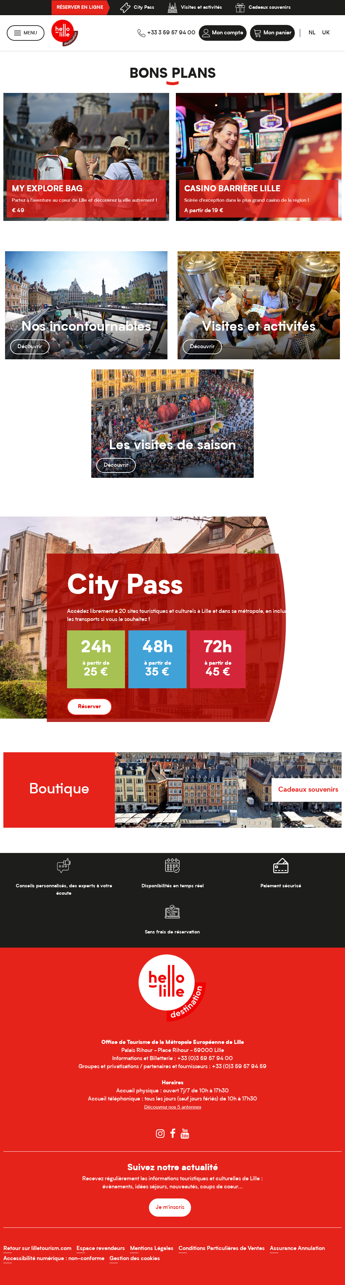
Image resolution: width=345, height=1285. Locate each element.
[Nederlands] (312, 33)
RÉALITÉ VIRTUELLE (223, 182)
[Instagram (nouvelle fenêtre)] (160, 1133)
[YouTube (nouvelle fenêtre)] (185, 1133)
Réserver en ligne (80, 7)
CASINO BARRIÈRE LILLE (60, 189)
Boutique (59, 789)
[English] (326, 33)
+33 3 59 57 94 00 (171, 33)
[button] (272, 33)
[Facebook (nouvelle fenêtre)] (173, 1133)
